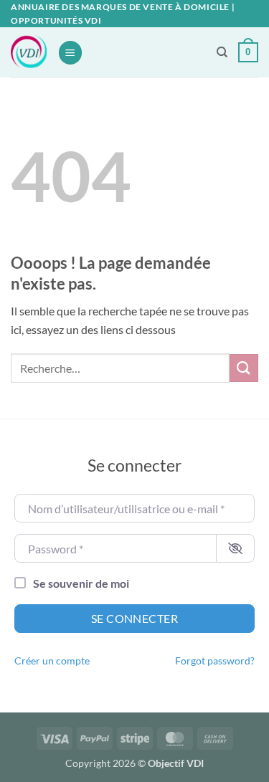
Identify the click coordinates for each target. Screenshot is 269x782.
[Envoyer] (244, 368)
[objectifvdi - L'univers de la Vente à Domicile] (29, 52)
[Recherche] (222, 52)
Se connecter (135, 618)
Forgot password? (215, 661)
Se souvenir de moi (81, 583)
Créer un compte (52, 661)
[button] (70, 53)
